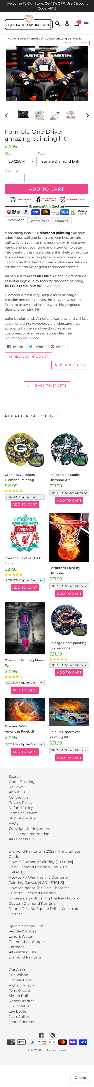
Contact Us (18, 797)
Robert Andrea (22, 1001)
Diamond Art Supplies (28, 942)
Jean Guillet (19, 1017)
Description (16, 220)
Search (15, 776)
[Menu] (86, 23)
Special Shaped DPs (26, 926)
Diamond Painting (25, 957)
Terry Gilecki (19, 990)
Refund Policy (21, 808)
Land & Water (20, 936)
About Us (17, 792)
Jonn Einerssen (22, 1022)
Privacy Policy (20, 802)
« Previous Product (28, 357)
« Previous (69, 43)
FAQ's (13, 823)
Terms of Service (23, 813)
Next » (84, 43)
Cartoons (16, 947)
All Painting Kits (22, 952)
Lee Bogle (17, 1011)
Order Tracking (22, 782)
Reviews (16, 787)
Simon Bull (18, 996)
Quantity (11, 171)
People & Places (22, 931)
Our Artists (18, 970)
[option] (23, 114)
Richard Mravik (22, 985)
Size (8, 153)
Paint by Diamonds (52, 1050)
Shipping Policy (22, 818)
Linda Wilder (20, 1006)
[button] (14, 491)
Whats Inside (40, 220)
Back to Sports (50, 385)
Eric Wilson (18, 975)
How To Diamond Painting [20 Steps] (41, 862)
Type (41, 153)
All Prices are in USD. (26, 839)
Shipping (62, 220)
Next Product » (70, 365)
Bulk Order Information (29, 834)
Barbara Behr (20, 980)
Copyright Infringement (30, 829)
